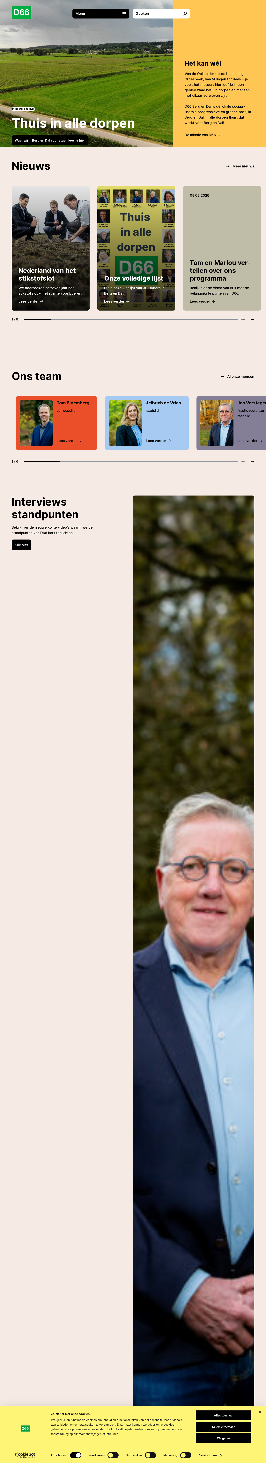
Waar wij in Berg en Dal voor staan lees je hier (50, 140)
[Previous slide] (244, 319)
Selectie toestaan (223, 1427)
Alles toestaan (223, 1415)
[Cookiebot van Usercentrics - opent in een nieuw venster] (25, 1455)
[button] (102, 13)
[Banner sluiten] (260, 1411)
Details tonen (207, 1455)
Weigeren (223, 1438)
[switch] (113, 1455)
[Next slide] (250, 319)
